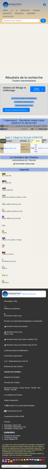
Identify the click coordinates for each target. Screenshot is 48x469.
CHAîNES (36, 10)
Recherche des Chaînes (14, 366)
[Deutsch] (11, 460)
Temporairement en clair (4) (18, 361)
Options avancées (38, 89)
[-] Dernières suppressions (24, 102)
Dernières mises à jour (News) (17, 326)
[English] (3, 460)
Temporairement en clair (24, 105)
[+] (12, 10)
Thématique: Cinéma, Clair (13, 429)
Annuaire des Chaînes (12, 382)
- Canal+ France (24, 388)
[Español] (22, 460)
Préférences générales (12, 308)
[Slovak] (33, 460)
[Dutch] (8, 460)
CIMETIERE (31, 13)
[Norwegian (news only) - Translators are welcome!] (16, 460)
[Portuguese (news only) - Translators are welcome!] (19, 460)
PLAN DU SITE (8, 16)
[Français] (6, 460)
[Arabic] (41, 460)
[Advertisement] (24, 49)
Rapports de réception (12, 377)
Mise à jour (43, 129)
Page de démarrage (28, 294)
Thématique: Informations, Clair (15, 427)
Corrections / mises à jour (25, 164)
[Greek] (35, 460)
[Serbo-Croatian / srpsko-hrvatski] (6, 461)
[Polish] (27, 460)
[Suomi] (38, 460)
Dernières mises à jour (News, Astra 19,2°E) (21, 345)
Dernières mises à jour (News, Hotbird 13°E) (21, 339)
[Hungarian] (11, 461)
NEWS (5, 10)
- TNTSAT (33, 388)
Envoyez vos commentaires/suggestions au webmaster (23, 321)
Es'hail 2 (28, 137)
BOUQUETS (7, 13)
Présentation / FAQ (10, 301)
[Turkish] (43, 460)
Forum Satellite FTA (11, 439)
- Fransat (12, 390)
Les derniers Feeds (11, 437)
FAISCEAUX (19, 13)
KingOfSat (38, 466)
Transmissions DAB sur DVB (14, 416)
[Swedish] (14, 460)
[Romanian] (8, 461)
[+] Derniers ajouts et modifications (24, 98)
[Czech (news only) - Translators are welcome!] (30, 460)
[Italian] (25, 460)
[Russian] (3, 461)
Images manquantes (11, 400)
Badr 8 (18, 137)
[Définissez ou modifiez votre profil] (44, 4)
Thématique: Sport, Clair (12, 425)
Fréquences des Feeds (12, 436)
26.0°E (38, 137)
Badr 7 (8, 137)
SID (32, 129)
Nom (6, 129)
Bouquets (7, 388)
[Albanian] (14, 461)
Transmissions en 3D (14, 411)
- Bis (38, 388)
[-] (16, 10)
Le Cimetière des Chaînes (13, 395)
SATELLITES (25, 10)
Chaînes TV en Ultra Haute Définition (21, 406)
